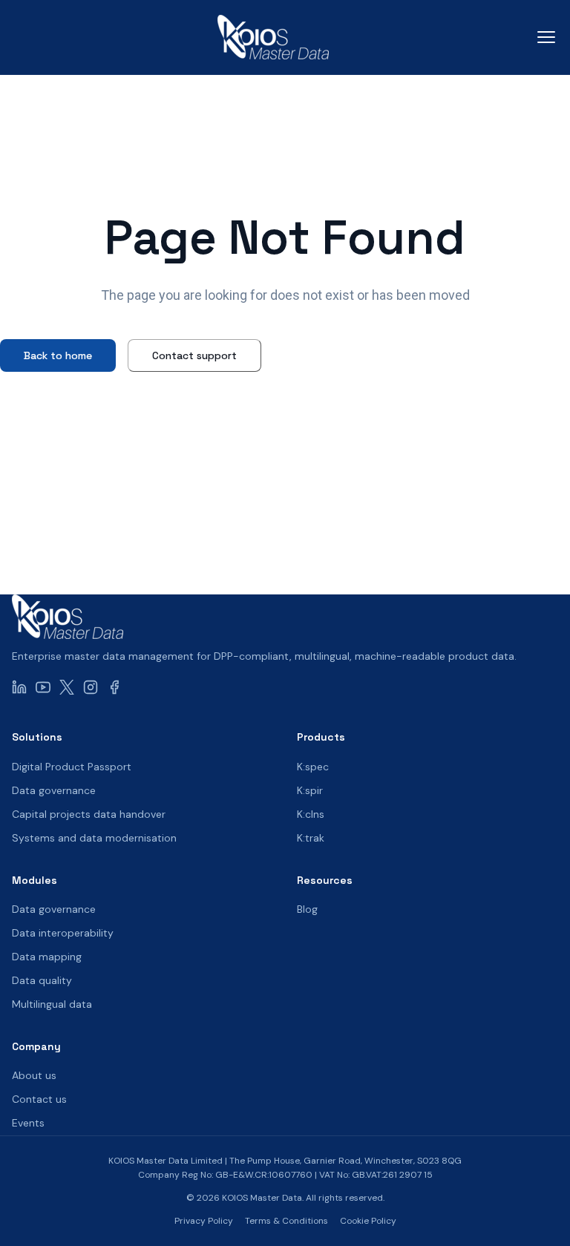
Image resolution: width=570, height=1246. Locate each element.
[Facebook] (114, 686)
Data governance (54, 790)
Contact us (39, 1099)
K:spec (313, 766)
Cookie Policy (368, 1221)
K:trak (310, 838)
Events (28, 1122)
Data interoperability (63, 933)
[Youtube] (43, 686)
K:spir (310, 790)
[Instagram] (90, 686)
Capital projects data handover (89, 814)
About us (34, 1075)
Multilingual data (52, 1004)
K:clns (310, 814)
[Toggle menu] (546, 37)
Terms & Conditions (286, 1221)
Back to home (58, 355)
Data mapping (47, 956)
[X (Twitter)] (66, 686)
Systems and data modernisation (94, 838)
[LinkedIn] (19, 686)
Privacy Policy (203, 1221)
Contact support (194, 355)
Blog (307, 909)
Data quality (42, 980)
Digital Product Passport (71, 766)
